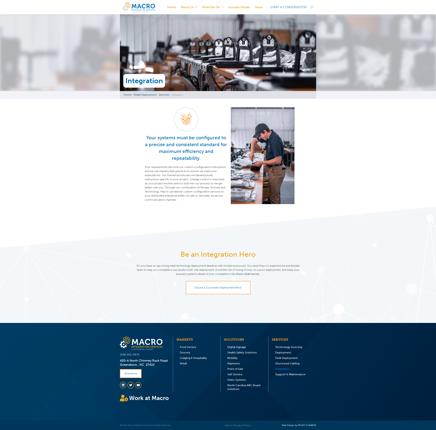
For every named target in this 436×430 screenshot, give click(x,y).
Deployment (283, 352)
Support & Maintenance (290, 374)
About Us (187, 7)
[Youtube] (138, 385)
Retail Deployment (145, 94)
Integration (282, 368)
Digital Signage (236, 347)
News (259, 7)
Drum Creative (307, 425)
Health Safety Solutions (242, 352)
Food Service (188, 347)
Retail (183, 363)
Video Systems (236, 379)
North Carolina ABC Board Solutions (243, 387)
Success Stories (239, 7)
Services (164, 94)
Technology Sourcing (288, 347)
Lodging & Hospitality (193, 358)
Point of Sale (235, 368)
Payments (233, 363)
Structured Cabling (287, 363)
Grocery (185, 352)
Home (171, 7)
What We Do (211, 7)
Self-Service (234, 374)
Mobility (232, 358)
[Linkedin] (123, 385)
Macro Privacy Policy (238, 425)
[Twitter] (130, 385)
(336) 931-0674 (129, 354)
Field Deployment (286, 358)
